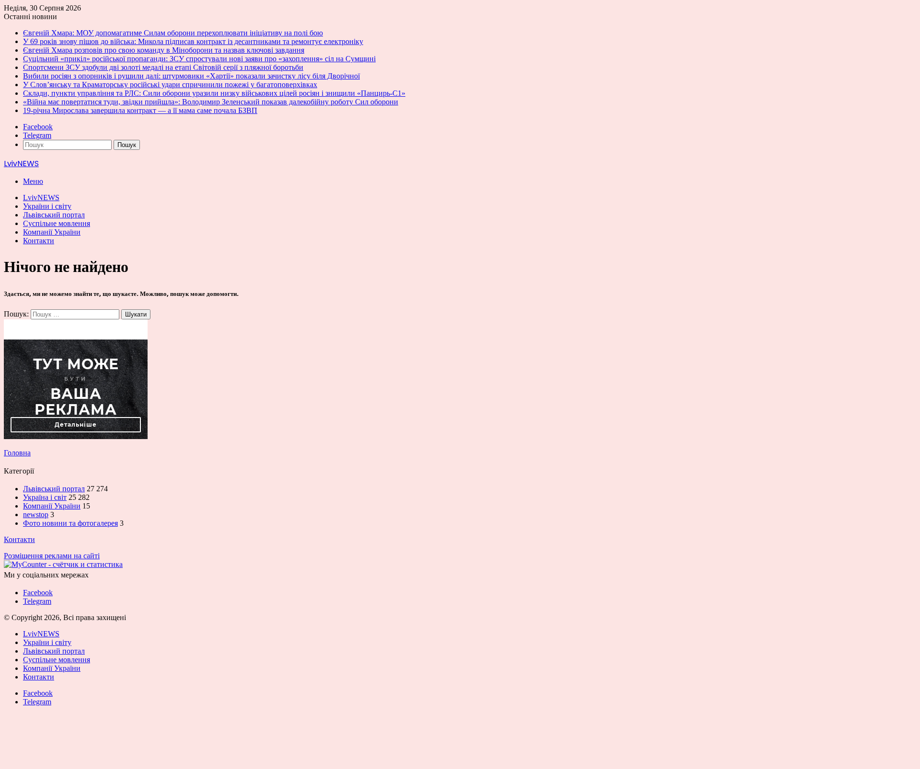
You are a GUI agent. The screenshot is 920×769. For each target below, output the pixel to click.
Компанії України (51, 232)
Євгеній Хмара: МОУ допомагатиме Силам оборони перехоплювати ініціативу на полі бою (173, 33)
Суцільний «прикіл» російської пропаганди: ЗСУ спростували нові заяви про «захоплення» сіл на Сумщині (199, 59)
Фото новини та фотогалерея (70, 523)
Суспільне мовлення (56, 223)
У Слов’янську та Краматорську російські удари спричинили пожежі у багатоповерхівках (170, 84)
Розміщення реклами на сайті (52, 556)
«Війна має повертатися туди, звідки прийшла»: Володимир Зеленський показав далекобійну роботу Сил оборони (210, 102)
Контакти (38, 241)
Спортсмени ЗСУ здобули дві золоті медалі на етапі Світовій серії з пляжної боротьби (163, 67)
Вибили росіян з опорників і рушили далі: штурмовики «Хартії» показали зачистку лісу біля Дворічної (191, 76)
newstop (35, 514)
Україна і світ (45, 497)
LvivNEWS (41, 197)
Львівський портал (54, 215)
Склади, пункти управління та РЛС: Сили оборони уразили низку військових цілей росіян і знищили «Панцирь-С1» (214, 93)
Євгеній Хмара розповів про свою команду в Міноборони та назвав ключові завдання (163, 50)
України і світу (47, 206)
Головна (17, 453)
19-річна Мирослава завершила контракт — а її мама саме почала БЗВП (140, 110)
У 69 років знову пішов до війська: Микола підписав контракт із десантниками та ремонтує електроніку (193, 41)
